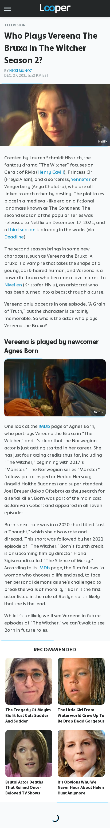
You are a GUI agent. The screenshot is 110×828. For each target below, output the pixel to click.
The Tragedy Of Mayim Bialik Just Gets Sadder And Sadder (28, 715)
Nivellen (13, 285)
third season (22, 229)
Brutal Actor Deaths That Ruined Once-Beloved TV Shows (24, 788)
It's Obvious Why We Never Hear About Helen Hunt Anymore (81, 788)
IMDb (44, 426)
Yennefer (81, 179)
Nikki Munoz (20, 70)
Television (15, 25)
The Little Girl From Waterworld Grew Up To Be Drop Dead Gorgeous (81, 715)
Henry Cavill (50, 172)
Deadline (14, 237)
